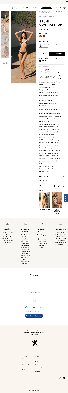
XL (56, 44)
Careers (37, 356)
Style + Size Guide (26, 367)
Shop (5, 7)
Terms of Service (39, 359)
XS (40, 44)
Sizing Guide (43, 47)
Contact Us (25, 359)
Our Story (24, 369)
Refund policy (38, 367)
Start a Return (25, 364)
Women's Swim (50, 11)
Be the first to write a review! (34, 316)
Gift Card (37, 364)
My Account (25, 356)
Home (41, 11)
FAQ (23, 361)
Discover (25, 7)
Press (36, 361)
